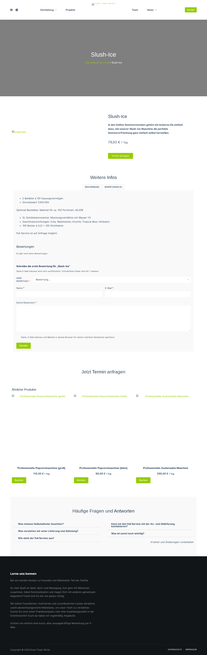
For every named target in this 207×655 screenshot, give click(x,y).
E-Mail (109, 288)
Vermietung (47, 9)
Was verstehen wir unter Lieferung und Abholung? (48, 531)
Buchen (19, 480)
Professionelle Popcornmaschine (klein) (103, 468)
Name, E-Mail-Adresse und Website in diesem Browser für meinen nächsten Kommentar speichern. (68, 337)
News (150, 9)
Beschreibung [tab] (92, 187)
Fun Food (104, 62)
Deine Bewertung (22, 279)
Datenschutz (175, 649)
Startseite (90, 62)
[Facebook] (11, 10)
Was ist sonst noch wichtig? (127, 533)
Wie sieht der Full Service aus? (36, 538)
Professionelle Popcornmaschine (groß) (41, 468)
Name (20, 288)
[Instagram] (17, 10)
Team (135, 9)
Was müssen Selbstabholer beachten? (41, 523)
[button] (57, 136)
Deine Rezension (26, 302)
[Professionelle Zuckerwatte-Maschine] (165, 428)
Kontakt (190, 10)
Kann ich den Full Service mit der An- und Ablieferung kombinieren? (143, 525)
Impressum (191, 649)
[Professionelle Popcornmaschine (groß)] (41, 428)
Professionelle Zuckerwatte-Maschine (165, 468)
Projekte (70, 9)
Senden (23, 345)
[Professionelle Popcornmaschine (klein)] (103, 428)
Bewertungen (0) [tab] (113, 187)
